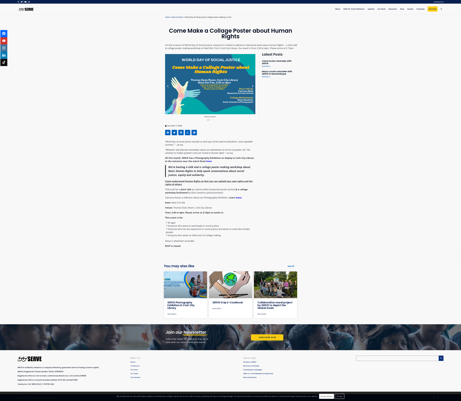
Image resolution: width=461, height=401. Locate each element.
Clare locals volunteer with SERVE (277, 62)
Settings (340, 396)
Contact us (134, 366)
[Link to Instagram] (29, 2)
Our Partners (135, 377)
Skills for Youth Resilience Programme (258, 373)
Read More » (266, 66)
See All (291, 266)
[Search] (441, 9)
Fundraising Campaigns (252, 370)
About (132, 362)
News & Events (177, 17)
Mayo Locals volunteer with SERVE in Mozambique (277, 72)
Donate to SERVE (249, 362)
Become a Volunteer (251, 366)
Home (167, 17)
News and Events (250, 377)
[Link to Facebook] (18, 2)
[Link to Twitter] (22, 2)
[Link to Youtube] (25, 2)
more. (239, 197)
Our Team (134, 373)
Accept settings (326, 396)
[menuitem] (338, 9)
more (209, 161)
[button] (167, 86)
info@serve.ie (438, 2)
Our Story (134, 370)
